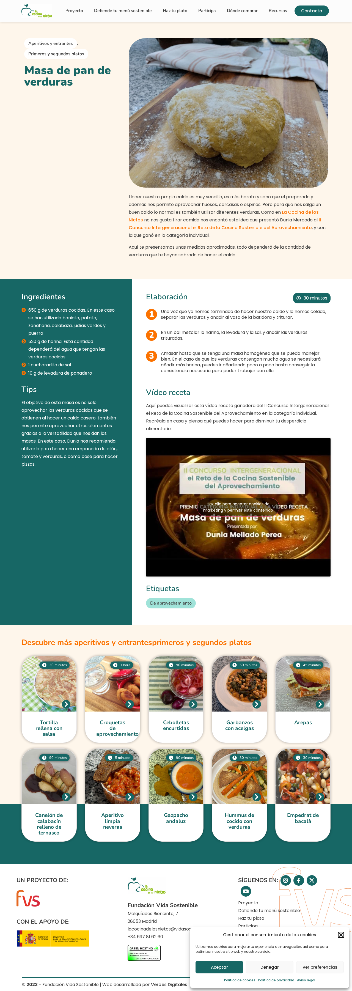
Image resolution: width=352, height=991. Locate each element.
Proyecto (74, 11)
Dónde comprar (242, 11)
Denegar (269, 967)
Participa (207, 11)
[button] (341, 935)
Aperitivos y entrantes (50, 43)
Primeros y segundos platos (56, 54)
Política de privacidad (276, 980)
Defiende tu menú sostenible (123, 11)
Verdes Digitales (169, 984)
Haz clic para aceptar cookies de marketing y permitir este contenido (238, 507)
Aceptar (219, 967)
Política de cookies (239, 980)
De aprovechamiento (171, 603)
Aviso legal (306, 980)
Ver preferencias (319, 967)
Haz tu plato (175, 11)
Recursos (278, 11)
